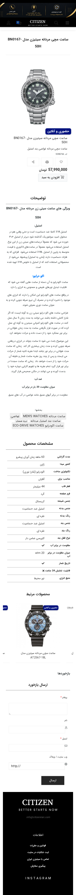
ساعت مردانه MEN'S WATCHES (44, 416)
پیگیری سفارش (38, 866)
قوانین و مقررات (38, 845)
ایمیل (63, 738)
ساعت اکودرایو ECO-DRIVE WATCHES (38, 425)
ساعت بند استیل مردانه (45, 421)
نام (66, 720)
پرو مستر (21, 421)
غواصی (15, 416)
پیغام (64, 697)
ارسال (52, 780)
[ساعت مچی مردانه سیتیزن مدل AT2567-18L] (38, 625)
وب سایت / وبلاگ (58, 757)
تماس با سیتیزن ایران (38, 859)
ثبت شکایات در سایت (38, 852)
